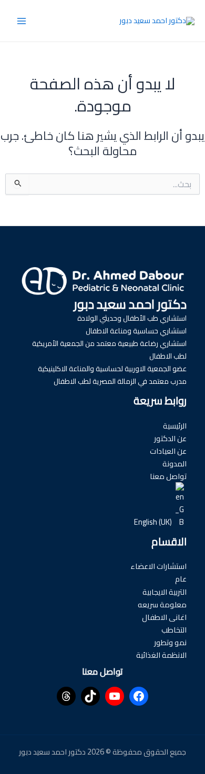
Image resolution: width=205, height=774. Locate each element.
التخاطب (174, 630)
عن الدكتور (170, 438)
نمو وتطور (170, 642)
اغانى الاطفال (164, 617)
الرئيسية (175, 426)
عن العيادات (168, 451)
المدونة (174, 463)
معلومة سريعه (162, 604)
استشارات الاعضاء (158, 566)
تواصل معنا (168, 476)
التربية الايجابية (164, 592)
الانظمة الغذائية (161, 655)
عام (181, 579)
